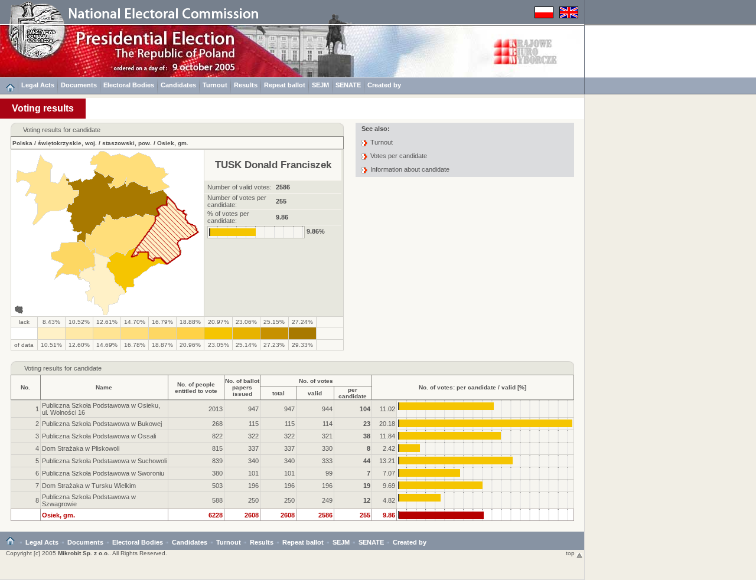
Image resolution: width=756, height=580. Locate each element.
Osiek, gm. (172, 143)
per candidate (352, 392)
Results (246, 85)
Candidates (178, 85)
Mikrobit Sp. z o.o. (83, 553)
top (571, 553)
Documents (79, 85)
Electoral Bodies (128, 85)
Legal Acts (37, 85)
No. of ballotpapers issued (242, 387)
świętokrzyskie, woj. (67, 143)
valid (315, 393)
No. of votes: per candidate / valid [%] (472, 387)
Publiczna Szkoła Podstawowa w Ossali (99, 436)
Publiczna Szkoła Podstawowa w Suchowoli (104, 460)
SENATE (348, 85)
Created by (384, 85)
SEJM (320, 85)
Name (104, 387)
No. (25, 387)
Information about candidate (409, 169)
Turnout (215, 85)
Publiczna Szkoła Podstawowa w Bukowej (102, 423)
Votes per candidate (398, 155)
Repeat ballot (284, 85)
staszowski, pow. (127, 143)
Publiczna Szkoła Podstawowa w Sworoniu (103, 473)
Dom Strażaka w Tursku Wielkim (89, 485)
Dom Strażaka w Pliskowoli (80, 448)
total (278, 393)
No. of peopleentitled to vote (196, 387)
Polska (22, 143)
